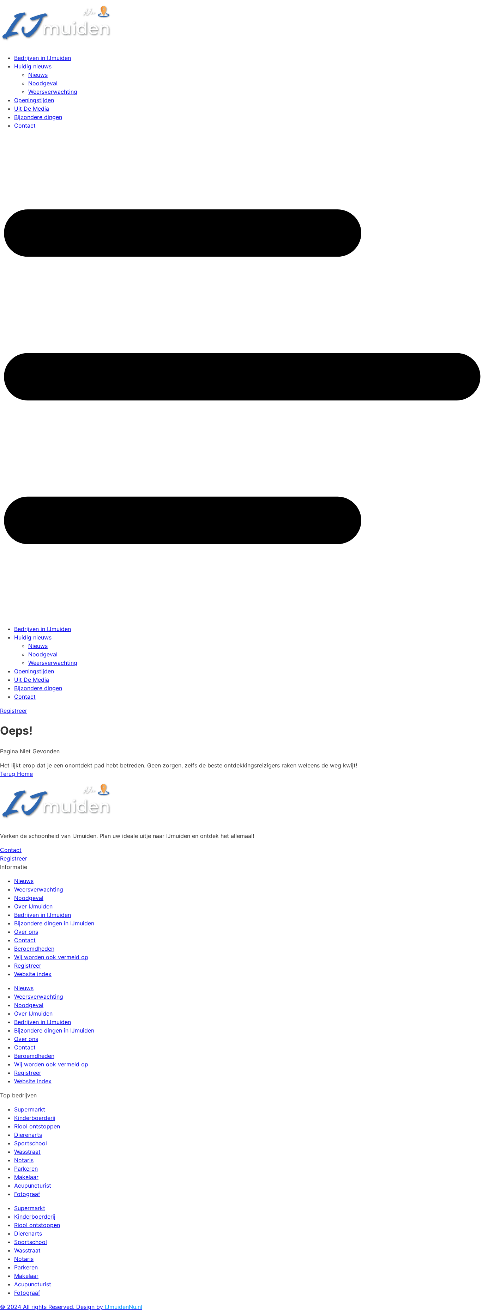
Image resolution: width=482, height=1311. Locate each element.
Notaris (24, 1160)
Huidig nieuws (33, 66)
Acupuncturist (32, 1185)
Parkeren (26, 1168)
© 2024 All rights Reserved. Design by (71, 1306)
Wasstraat (27, 1151)
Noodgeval (43, 83)
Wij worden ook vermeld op (51, 957)
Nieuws (38, 74)
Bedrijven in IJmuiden (42, 57)
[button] (241, 377)
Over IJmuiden (33, 906)
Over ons (26, 931)
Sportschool (30, 1143)
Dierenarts (28, 1134)
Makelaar (26, 1177)
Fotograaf (27, 1193)
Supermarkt (29, 1109)
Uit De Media (31, 108)
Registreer (27, 965)
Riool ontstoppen (37, 1126)
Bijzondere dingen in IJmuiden (54, 923)
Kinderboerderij (34, 1117)
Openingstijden (34, 100)
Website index (33, 974)
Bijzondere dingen (38, 117)
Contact (25, 125)
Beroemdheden (34, 948)
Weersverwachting (52, 91)
